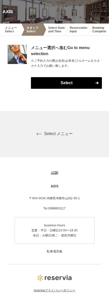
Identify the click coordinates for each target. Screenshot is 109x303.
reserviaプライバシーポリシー (54, 290)
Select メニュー (58, 134)
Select (66, 83)
